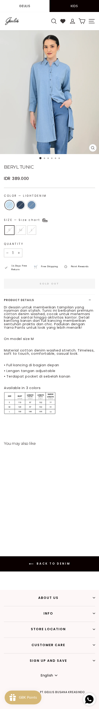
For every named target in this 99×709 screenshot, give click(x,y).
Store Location (48, 629)
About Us (48, 597)
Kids (74, 6)
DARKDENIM (20, 205)
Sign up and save (48, 660)
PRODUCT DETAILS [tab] (19, 300)
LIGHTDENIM (9, 205)
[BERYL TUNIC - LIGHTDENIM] (5, 528)
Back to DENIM (52, 563)
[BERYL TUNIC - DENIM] (15, 528)
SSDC (58, 706)
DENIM (31, 205)
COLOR (25, 196)
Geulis (24, 6)
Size (23, 220)
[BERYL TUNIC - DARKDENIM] (10, 528)
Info (48, 613)
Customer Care (48, 645)
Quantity (13, 244)
